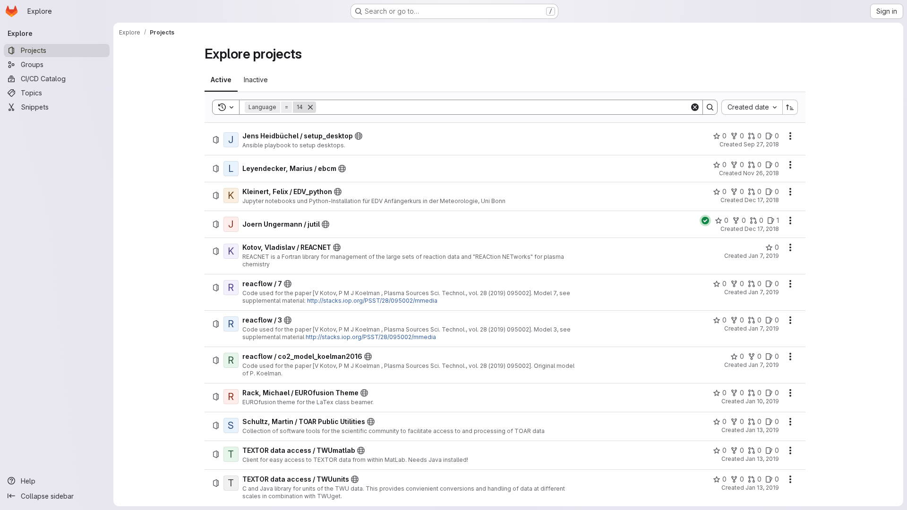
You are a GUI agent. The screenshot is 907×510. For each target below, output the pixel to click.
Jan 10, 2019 (762, 401)
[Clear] (695, 107)
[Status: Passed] (705, 220)
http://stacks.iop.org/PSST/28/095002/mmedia (372, 300)
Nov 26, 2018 (761, 173)
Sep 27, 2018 (761, 144)
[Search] (710, 107)
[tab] (221, 80)
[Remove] (310, 107)
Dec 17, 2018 (761, 200)
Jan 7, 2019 (763, 255)
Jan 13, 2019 (762, 430)
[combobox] (751, 107)
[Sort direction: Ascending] (790, 107)
